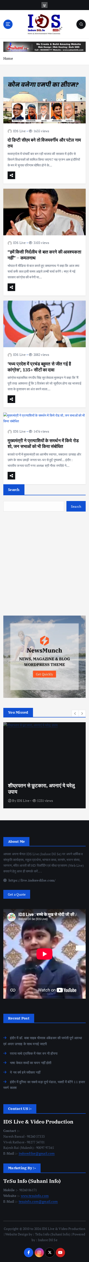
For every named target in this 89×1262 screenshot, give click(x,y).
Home (8, 58)
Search (14, 489)
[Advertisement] (44, 563)
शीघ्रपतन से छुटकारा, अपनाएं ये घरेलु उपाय (41, 788)
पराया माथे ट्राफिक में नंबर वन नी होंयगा (33, 1053)
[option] (44, 765)
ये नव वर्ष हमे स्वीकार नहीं (25, 1072)
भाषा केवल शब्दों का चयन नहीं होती (30, 1062)
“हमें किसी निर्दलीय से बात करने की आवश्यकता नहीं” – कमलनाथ (44, 254)
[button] (75, 713)
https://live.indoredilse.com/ (32, 880)
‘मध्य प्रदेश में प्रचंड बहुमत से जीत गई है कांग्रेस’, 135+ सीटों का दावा (39, 366)
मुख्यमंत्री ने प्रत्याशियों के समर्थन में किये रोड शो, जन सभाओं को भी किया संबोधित (43, 443)
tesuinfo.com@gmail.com (38, 1201)
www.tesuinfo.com (35, 1195)
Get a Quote (17, 894)
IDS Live (19, 131)
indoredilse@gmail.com (37, 1153)
